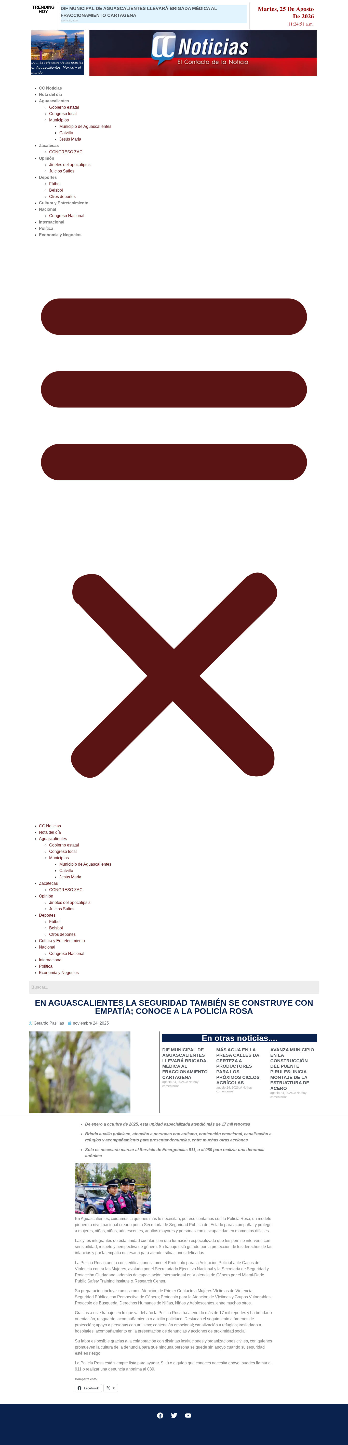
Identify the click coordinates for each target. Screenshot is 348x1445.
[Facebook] (160, 1415)
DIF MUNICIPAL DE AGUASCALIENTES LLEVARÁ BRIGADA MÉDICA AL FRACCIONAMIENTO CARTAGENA (185, 1063)
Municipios (59, 120)
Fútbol (55, 184)
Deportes (48, 177)
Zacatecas (49, 145)
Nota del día (50, 94)
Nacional (47, 209)
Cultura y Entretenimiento (63, 203)
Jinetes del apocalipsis (69, 165)
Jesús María (70, 139)
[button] (174, 530)
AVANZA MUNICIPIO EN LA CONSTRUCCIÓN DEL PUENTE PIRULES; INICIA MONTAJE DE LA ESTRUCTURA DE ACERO (292, 1069)
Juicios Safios (61, 171)
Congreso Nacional (66, 216)
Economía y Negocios (60, 235)
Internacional (51, 222)
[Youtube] (188, 1415)
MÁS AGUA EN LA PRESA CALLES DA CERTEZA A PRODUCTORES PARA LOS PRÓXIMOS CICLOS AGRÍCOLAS (238, 1066)
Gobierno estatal (64, 107)
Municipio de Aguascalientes (85, 126)
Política (46, 228)
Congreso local (63, 113)
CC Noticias (50, 88)
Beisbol (56, 190)
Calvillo (66, 133)
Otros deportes (62, 196)
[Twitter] (174, 1415)
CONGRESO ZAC (66, 152)
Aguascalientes (54, 101)
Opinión (46, 158)
